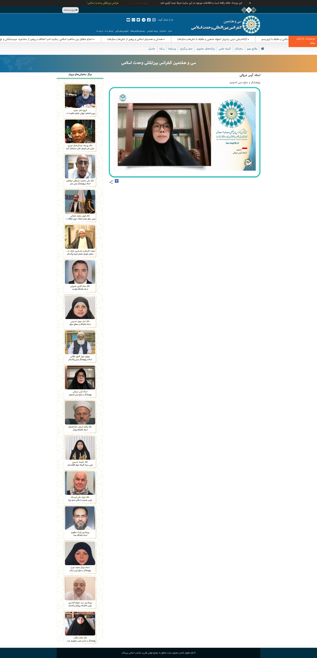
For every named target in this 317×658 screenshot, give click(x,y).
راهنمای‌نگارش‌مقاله (137, 31)
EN (253, 9)
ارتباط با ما (109, 31)
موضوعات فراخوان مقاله (305, 40)
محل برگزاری (186, 49)
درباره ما (99, 31)
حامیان (151, 49)
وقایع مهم (252, 49)
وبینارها (172, 49)
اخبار (170, 31)
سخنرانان (239, 49)
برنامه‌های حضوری (205, 49)
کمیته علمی (225, 49)
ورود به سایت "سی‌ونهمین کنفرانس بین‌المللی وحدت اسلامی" (117, 3)
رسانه (161, 49)
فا (249, 9)
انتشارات (162, 31)
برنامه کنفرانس (152, 31)
